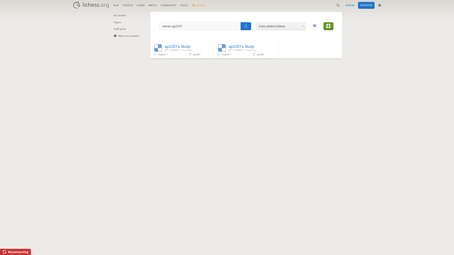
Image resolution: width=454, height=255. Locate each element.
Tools (184, 5)
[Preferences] (380, 5)
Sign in (350, 5)
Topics (117, 22)
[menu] (281, 26)
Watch (152, 5)
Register (366, 5)
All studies (120, 15)
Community (168, 5)
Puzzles (128, 5)
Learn (141, 5)
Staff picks (120, 29)
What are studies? (128, 36)
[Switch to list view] (315, 25)
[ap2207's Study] (182, 49)
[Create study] (328, 26)
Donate (201, 5)
